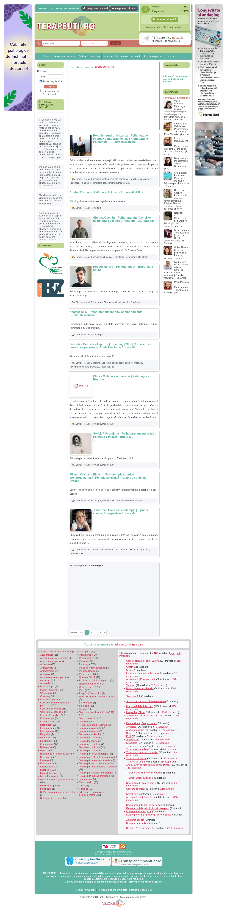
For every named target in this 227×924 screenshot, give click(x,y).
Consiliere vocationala (140, 179)
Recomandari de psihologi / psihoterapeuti (147, 808)
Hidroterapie (46, 747)
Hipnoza (75, 183)
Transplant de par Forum (118, 854)
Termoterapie (85, 779)
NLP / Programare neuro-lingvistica (58, 792)
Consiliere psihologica (102, 257)
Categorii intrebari (173, 27)
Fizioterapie (46, 741)
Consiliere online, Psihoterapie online (114, 852)
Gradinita (130, 667)
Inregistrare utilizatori (125, 8)
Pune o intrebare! (164, 19)
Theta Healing (107, 367)
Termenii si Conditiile (140, 881)
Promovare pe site (152, 56)
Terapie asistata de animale (129, 500)
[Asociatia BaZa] (50, 256)
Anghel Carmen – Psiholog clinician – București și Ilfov (106, 192)
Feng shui (45, 734)
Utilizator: (42, 71)
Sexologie (143, 257)
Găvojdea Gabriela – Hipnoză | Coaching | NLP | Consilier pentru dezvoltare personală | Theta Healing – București (112, 346)
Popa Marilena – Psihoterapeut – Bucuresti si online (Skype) (176, 287)
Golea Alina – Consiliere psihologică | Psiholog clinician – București (176, 252)
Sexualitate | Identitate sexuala (142, 715)
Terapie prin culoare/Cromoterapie (96, 757)
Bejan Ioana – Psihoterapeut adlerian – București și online (176, 163)
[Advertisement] (18, 166)
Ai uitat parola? (50, 94)
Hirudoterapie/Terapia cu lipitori (56, 753)
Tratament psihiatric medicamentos (144, 772)
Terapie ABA (85, 721)
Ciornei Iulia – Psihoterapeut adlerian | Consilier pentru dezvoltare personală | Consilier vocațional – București (176, 270)
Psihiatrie (84, 661)
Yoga (81, 785)
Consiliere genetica (50, 699)
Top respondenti (154, 27)
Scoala (129, 670)
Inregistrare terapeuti (97, 8)
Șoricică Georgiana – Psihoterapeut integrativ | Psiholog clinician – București (124, 435)
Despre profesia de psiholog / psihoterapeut (148, 814)
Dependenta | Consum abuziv (141, 783)
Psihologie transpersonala (104, 183)
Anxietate (131, 726)
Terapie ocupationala (89, 747)
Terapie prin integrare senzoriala (95, 760)
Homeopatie (46, 757)
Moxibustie (45, 788)
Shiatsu (83, 709)
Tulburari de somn (135, 761)
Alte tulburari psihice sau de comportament (148, 765)
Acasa (47, 56)
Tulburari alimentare (136, 758)
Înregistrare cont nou (50, 91)
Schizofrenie (132, 739)
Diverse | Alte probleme (138, 828)
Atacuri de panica (135, 730)
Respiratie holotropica (90, 693)
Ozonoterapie (86, 654)
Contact (170, 56)
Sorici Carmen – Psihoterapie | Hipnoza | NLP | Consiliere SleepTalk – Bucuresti (176, 237)
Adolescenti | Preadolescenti (141, 679)
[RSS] (123, 846)
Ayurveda (45, 683)
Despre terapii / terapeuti (138, 811)
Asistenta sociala (135, 820)
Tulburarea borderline (137, 749)
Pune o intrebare (90, 56)
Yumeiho (83, 788)
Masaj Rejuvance (49, 776)
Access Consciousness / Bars (55, 651)
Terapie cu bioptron (89, 731)
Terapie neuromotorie (90, 744)
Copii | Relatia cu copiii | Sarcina (142, 660)
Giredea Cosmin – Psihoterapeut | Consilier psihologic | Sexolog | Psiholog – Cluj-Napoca (123, 219)
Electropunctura (48, 728)
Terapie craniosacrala (90, 728)
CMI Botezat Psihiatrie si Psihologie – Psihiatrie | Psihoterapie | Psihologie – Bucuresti (176, 179)
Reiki (81, 690)
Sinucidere (131, 743)
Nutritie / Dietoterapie (51, 798)
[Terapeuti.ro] (114, 26)
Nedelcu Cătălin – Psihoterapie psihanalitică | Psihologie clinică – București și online (176, 219)
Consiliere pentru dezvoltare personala (110, 179)
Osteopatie (84, 651)
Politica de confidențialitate (112, 889)
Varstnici (130, 685)
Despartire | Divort (135, 712)
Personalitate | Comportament (141, 723)
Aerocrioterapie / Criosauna (54, 658)
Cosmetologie (47, 718)
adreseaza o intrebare (128, 644)
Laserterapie (46, 766)
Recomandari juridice (137, 823)
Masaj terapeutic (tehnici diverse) (57, 779)
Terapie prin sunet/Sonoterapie (94, 776)
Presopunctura (86, 658)
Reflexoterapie (86, 687)
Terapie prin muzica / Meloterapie (96, 772)
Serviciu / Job (133, 696)
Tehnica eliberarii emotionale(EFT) (96, 712)
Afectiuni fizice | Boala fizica (141, 797)
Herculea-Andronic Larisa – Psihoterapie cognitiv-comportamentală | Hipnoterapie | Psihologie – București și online (121, 138)
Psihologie (86, 183)
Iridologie (44, 760)
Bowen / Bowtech (49, 689)
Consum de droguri (136, 788)
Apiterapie (45, 664)
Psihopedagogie (87, 671)
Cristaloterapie (47, 721)
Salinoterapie (85, 702)
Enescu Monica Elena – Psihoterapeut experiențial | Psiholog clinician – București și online (176, 146)
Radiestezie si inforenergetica (94, 680)
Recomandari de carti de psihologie (144, 805)
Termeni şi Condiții (85, 889)
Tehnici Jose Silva (88, 718)
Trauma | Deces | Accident (139, 778)
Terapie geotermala (89, 737)
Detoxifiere (45, 724)
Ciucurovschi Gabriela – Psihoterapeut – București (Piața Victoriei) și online (176, 129)
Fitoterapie (45, 737)
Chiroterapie (46, 693)
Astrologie (45, 674)
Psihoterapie (124, 183)
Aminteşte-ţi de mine (52, 81)
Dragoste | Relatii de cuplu (139, 706)
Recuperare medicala (90, 683)
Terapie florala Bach (89, 734)
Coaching (95, 363)
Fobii (128, 736)
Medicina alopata (49, 785)
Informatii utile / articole (115, 56)
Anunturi (135, 56)
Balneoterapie (47, 686)
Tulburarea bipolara (136, 746)
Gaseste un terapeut (64, 56)
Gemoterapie (46, 744)
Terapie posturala (88, 750)
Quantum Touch (87, 677)
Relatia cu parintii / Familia (140, 688)
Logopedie (144, 549)
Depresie (130, 733)
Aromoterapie (47, 671)
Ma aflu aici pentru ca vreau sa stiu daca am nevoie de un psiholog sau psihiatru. (50, 194)
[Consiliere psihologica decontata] (209, 177)
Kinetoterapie (47, 763)
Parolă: (42, 76)
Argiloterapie (46, 667)
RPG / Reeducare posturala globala (97, 696)
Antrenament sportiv (50, 661)
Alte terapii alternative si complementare (91, 793)
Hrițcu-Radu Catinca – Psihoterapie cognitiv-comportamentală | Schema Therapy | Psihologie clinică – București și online (175, 199)
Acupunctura (46, 654)
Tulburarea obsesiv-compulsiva (142, 752)
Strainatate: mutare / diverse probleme (146, 701)
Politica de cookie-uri (141, 889)
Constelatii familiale (50, 715)
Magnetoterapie (48, 773)
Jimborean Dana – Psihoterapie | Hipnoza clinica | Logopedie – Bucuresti (121, 512)
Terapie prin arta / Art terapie (93, 753)
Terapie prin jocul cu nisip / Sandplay (122, 302)
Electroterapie (47, 731)
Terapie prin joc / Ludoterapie (94, 763)
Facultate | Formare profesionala (142, 673)
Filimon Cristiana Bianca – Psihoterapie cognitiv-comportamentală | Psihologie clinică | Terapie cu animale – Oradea (109, 477)
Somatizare (132, 794)
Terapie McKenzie (88, 741)
